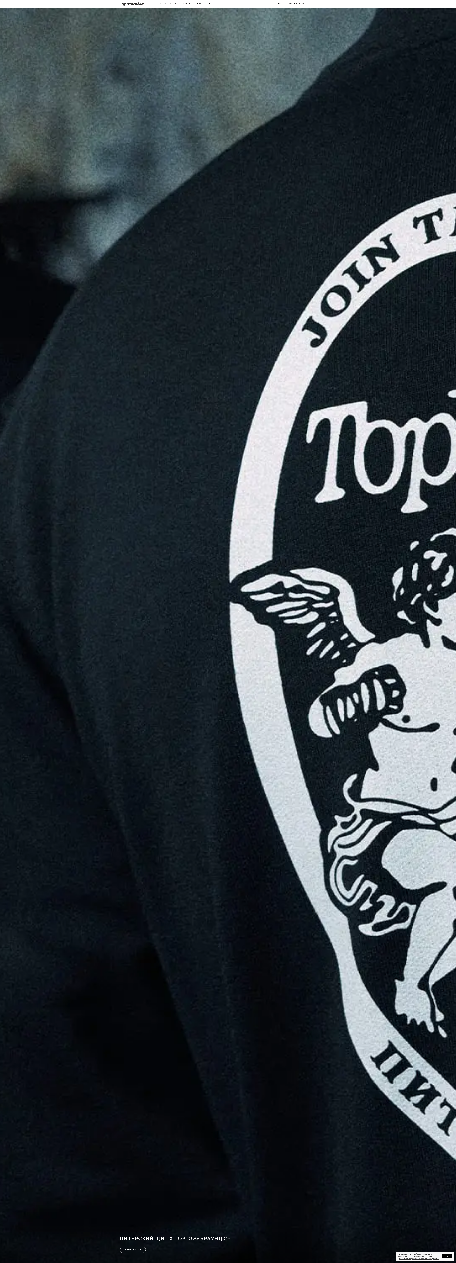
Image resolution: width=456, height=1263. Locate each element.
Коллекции (174, 4)
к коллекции (133, 1256)
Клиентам (197, 4)
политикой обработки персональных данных (419, 1259)
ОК (447, 1256)
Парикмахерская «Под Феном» (292, 4)
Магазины (208, 4)
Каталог (163, 4)
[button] (8, 642)
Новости (186, 4)
